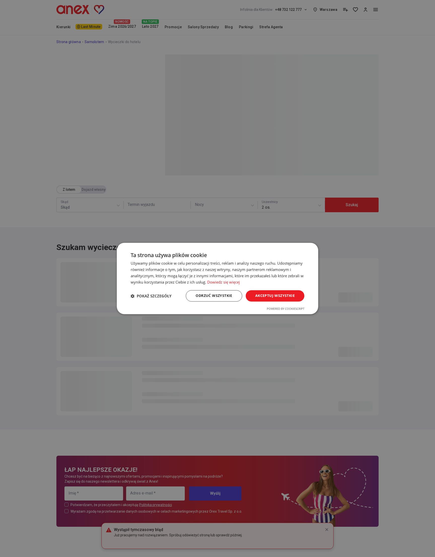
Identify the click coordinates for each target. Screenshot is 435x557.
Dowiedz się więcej (223, 282)
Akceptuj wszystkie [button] (275, 295)
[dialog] (217, 278)
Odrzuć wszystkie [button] (214, 295)
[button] (151, 296)
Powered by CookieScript (285, 309)
